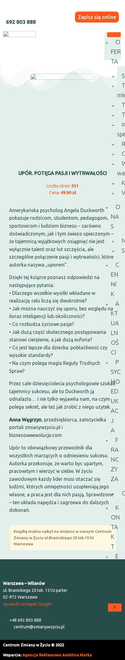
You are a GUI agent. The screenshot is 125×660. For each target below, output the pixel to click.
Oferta (116, 51)
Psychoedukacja (116, 396)
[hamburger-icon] (114, 34)
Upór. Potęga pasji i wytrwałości (63, 173)
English (115, 571)
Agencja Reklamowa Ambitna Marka (57, 655)
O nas (115, 216)
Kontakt (115, 527)
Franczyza (115, 459)
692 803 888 (21, 22)
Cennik (115, 279)
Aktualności (115, 328)
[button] (62, 568)
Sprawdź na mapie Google (27, 604)
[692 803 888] (10, 10)
